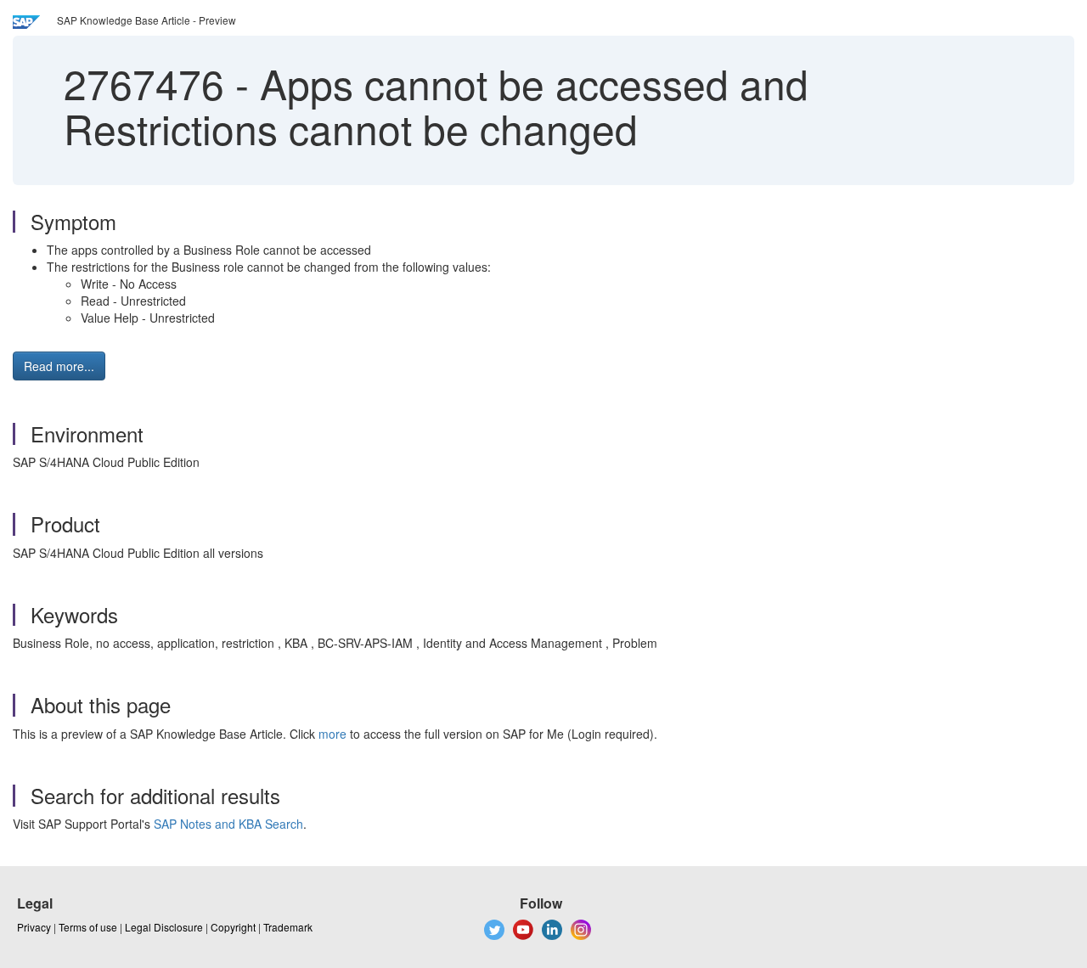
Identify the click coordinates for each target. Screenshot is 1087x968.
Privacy (34, 927)
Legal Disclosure (164, 927)
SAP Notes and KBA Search (228, 823)
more (332, 733)
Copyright (233, 927)
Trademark (288, 927)
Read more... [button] (59, 365)
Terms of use (88, 927)
